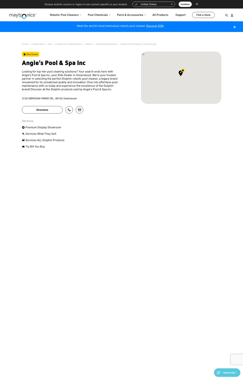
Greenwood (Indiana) (106, 44)
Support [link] (180, 15)
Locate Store (37, 44)
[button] (153, 4)
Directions (42, 109)
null (49, 44)
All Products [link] (160, 15)
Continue (185, 4)
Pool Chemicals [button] (98, 15)
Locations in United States (68, 44)
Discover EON (155, 26)
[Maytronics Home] (22, 14)
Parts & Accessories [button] (130, 15)
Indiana (88, 44)
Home (25, 44)
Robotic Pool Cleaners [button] (64, 15)
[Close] (240, 25)
